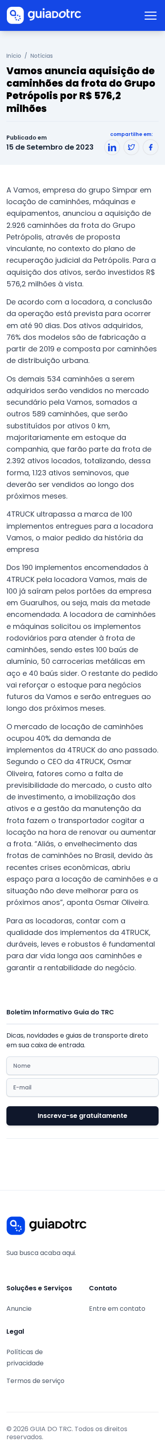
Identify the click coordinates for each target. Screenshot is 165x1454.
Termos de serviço (35, 1380)
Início (13, 56)
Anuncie (19, 1308)
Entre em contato (117, 1308)
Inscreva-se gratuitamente (82, 1115)
